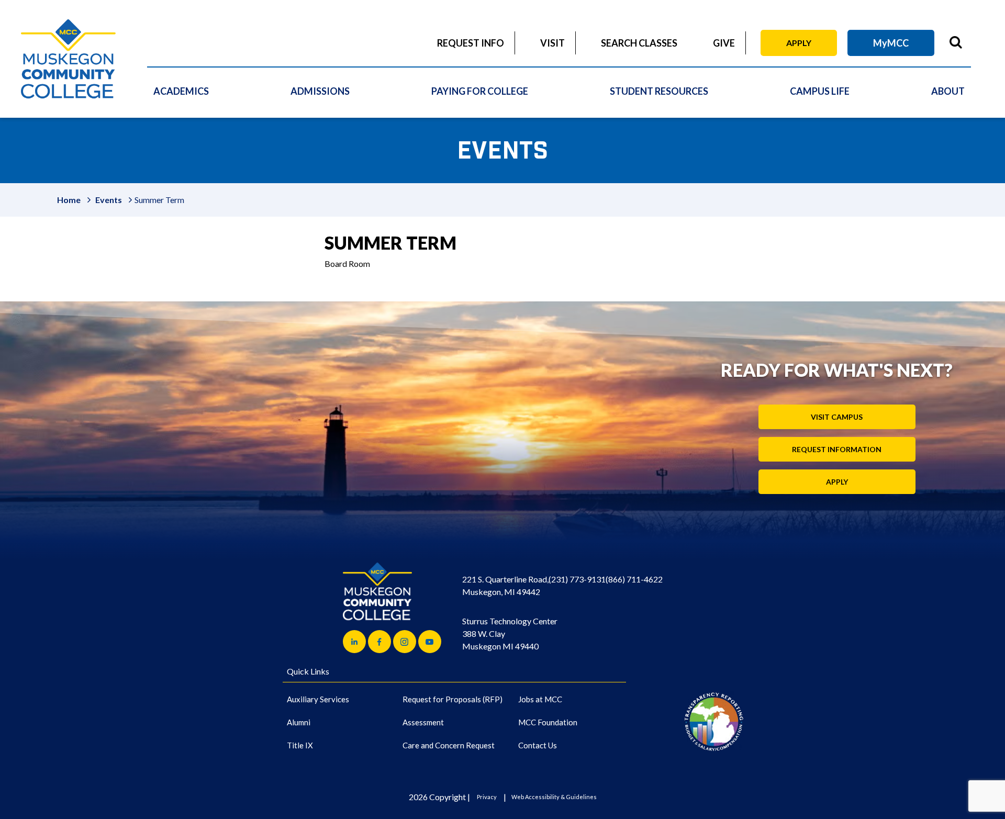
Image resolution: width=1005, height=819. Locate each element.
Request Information (836, 449)
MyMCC (891, 43)
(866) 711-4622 (634, 579)
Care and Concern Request (449, 745)
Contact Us (537, 745)
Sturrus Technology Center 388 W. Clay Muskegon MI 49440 (509, 633)
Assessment (423, 722)
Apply (798, 43)
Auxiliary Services (318, 699)
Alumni (298, 722)
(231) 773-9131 (577, 579)
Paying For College (479, 91)
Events (108, 200)
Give (724, 43)
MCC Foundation (547, 722)
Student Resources (659, 91)
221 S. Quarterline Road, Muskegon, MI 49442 (505, 585)
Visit (552, 43)
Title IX (300, 745)
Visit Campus (837, 416)
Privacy (487, 796)
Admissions (320, 91)
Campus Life (820, 91)
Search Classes (639, 43)
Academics (181, 91)
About (948, 91)
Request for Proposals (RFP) (452, 699)
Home (69, 200)
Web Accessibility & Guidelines (554, 796)
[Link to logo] (714, 721)
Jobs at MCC (540, 699)
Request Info (470, 43)
